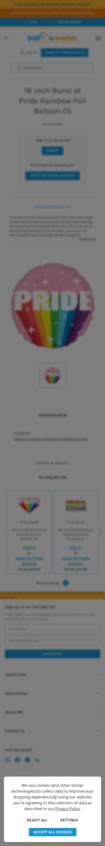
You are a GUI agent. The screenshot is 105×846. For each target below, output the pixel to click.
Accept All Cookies (52, 832)
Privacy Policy (67, 808)
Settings (69, 820)
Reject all (37, 820)
